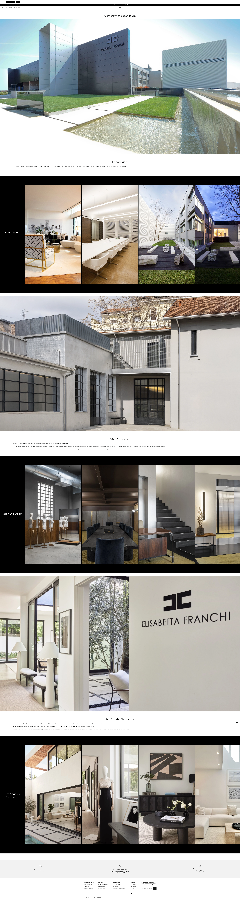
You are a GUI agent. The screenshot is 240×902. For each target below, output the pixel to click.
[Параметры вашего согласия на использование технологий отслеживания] (238, 900)
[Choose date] (145, 449)
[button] (129, 449)
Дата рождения (137, 448)
